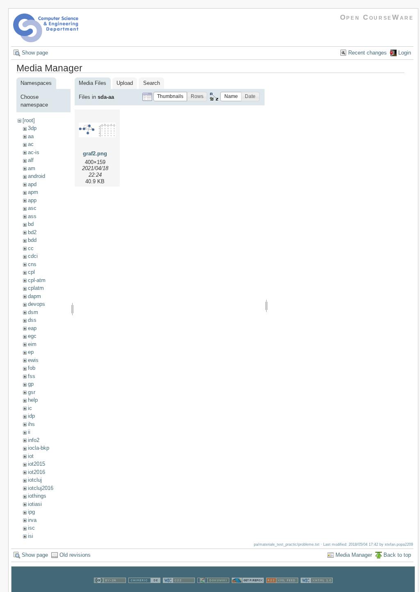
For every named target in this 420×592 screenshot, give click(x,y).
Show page (35, 53)
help (33, 400)
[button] (170, 96)
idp (31, 416)
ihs (31, 424)
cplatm (36, 288)
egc (32, 336)
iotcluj (35, 480)
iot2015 (36, 464)
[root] (29, 120)
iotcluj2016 (40, 488)
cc (31, 248)
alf (31, 160)
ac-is (33, 152)
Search (151, 83)
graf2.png (95, 153)
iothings (37, 496)
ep (31, 352)
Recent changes (367, 53)
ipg (31, 512)
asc (32, 208)
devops (36, 304)
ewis (33, 360)
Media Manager (354, 555)
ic (30, 408)
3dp (32, 128)
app (32, 200)
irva (32, 520)
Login (404, 53)
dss (32, 320)
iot (31, 456)
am (31, 168)
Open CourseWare (377, 17)
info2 (33, 440)
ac (31, 144)
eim (32, 344)
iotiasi (35, 504)
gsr (31, 392)
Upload (124, 83)
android (36, 176)
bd (31, 224)
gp (31, 384)
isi (30, 536)
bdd (32, 240)
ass (32, 216)
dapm (34, 296)
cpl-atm (37, 280)
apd (32, 184)
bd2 (32, 232)
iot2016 (36, 472)
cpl (31, 272)
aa (31, 136)
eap (32, 328)
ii (29, 432)
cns (32, 264)
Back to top (397, 555)
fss (31, 376)
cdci (33, 256)
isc (31, 528)
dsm (33, 312)
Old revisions (75, 555)
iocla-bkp (38, 448)
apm (33, 192)
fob (31, 368)
